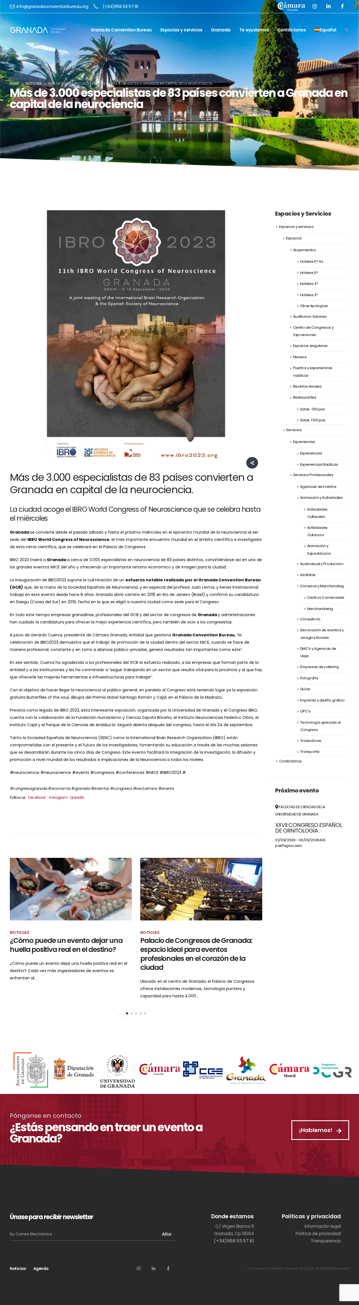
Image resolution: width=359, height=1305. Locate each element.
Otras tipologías (314, 305)
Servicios (294, 430)
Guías (305, 689)
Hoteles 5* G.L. (312, 261)
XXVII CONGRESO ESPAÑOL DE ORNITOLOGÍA (308, 828)
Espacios (294, 238)
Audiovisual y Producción (322, 563)
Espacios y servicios (181, 30)
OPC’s (305, 711)
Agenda (41, 1268)
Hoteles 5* (309, 272)
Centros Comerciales (325, 597)
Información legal (323, 1226)
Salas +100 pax (312, 420)
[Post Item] (71, 889)
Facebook (36, 797)
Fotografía (309, 678)
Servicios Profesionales (313, 474)
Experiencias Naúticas (319, 464)
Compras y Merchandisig (322, 586)
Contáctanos (291, 30)
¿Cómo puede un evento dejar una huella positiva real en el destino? (66, 945)
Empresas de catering (319, 666)
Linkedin (77, 797)
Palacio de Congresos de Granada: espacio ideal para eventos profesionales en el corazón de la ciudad (196, 954)
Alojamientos (304, 250)
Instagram (58, 797)
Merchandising (320, 608)
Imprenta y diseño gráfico (322, 700)
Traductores (310, 740)
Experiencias (304, 441)
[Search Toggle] (346, 30)
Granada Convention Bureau (121, 30)
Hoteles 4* (309, 283)
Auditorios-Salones (310, 316)
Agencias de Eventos (318, 486)
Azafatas (308, 574)
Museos (300, 357)
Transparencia (326, 1241)
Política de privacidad (318, 1234)
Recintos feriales (307, 386)
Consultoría (310, 619)
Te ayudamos (254, 30)
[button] (127, 1013)
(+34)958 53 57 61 (120, 6)
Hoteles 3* (309, 295)
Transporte (309, 751)
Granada (221, 30)
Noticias (18, 1268)
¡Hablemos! (316, 1130)
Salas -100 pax (312, 409)
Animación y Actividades (321, 497)
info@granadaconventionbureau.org (52, 6)
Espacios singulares (310, 345)
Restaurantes (304, 397)
